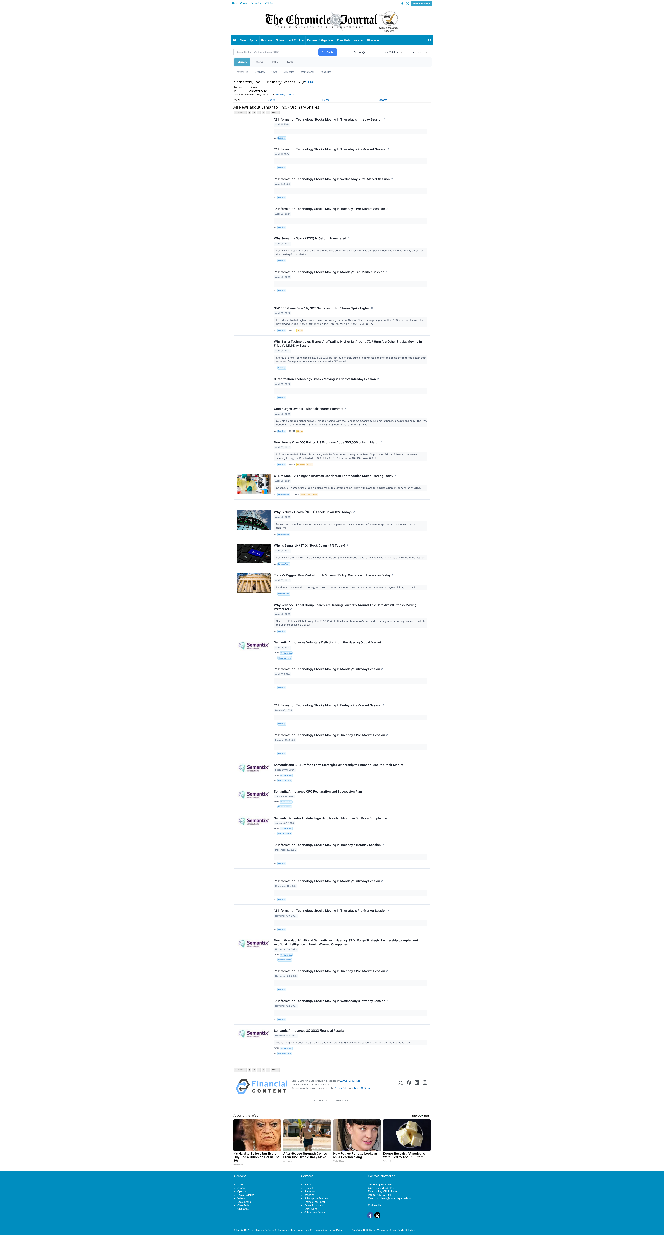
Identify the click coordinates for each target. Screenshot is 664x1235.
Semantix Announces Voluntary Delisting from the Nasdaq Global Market (327, 642)
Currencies (288, 71)
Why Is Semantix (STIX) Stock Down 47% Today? (311, 545)
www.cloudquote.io (350, 1080)
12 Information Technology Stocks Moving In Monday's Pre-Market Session (331, 272)
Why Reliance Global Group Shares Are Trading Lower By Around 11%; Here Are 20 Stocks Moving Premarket (345, 607)
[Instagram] (424, 1086)
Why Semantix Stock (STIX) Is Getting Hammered (311, 238)
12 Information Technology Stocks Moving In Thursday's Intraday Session (330, 119)
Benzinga (281, 138)
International (307, 71)
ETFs (275, 62)
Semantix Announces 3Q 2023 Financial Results (309, 1030)
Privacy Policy (342, 1088)
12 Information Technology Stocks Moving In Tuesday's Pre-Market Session (331, 209)
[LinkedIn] (416, 1086)
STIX (309, 82)
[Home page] (332, 21)
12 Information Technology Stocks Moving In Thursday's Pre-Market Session (332, 149)
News (274, 71)
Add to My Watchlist (284, 94)
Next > (275, 112)
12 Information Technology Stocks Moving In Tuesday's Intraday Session (329, 845)
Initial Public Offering (309, 494)
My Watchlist (391, 52)
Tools (290, 62)
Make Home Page (421, 3)
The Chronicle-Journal (261, 1229)
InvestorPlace (283, 494)
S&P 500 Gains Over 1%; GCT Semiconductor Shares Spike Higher (323, 308)
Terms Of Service (363, 1088)
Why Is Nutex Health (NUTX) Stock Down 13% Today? (315, 512)
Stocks (259, 62)
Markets (242, 62)
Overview (260, 71)
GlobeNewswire (284, 658)
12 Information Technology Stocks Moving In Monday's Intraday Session (328, 669)
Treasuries (325, 71)
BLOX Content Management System (380, 1229)
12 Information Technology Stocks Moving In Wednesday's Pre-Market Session (333, 179)
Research (382, 99)
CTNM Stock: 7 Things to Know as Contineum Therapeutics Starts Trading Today (335, 476)
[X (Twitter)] (400, 1086)
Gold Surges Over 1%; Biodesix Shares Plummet (310, 409)
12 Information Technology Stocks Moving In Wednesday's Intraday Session (331, 1001)
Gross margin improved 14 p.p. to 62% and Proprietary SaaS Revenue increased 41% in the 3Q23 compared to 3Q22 (344, 1042)
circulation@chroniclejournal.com (394, 1198)
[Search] (430, 40)
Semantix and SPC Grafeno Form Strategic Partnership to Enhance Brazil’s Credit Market (338, 765)
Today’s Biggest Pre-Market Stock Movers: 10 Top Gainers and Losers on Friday (334, 575)
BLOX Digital (408, 1229)
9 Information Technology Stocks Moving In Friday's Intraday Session (326, 379)
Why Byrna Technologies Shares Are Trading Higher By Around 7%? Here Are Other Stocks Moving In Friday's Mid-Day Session (348, 343)
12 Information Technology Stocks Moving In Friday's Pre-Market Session (329, 705)
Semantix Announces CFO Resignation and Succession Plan (318, 791)
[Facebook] (408, 1086)
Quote (271, 99)
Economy (301, 464)
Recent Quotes (362, 52)
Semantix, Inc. (286, 653)
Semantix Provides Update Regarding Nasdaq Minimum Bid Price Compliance (330, 818)
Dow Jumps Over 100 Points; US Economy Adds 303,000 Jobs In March (328, 442)
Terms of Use (321, 1229)
